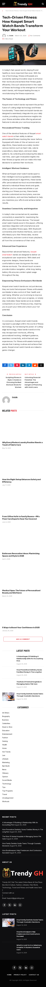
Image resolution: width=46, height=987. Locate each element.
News (4, 769)
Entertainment (7, 734)
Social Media (7, 780)
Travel (4, 794)
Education (5, 730)
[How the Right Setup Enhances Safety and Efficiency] (23, 464)
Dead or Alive (7, 727)
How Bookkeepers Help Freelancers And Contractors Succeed (28, 934)
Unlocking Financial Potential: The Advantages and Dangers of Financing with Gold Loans (33, 382)
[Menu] (3, 3)
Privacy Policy (20, 975)
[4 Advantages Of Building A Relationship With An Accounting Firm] (8, 659)
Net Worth (6, 766)
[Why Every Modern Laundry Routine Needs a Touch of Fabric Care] (23, 427)
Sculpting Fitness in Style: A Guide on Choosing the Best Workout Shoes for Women (13, 382)
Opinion (5, 777)
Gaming (5, 741)
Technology (6, 784)
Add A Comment (23, 639)
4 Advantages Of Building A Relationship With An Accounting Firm (30, 658)
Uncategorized (7, 798)
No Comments (35, 35)
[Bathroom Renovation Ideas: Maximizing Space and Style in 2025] (23, 538)
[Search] (42, 3)
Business (5, 720)
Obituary (5, 773)
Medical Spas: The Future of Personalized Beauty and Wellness (21, 591)
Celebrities (6, 723)
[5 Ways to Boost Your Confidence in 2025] (23, 612)
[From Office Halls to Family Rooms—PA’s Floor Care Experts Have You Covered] (23, 501)
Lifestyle (5, 759)
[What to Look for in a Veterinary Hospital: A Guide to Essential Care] (8, 948)
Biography (6, 716)
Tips (3, 787)
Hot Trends (6, 752)
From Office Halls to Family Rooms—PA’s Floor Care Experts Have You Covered (21, 517)
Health (4, 745)
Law (3, 755)
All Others (5, 713)
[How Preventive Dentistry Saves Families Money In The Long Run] (8, 672)
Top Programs (7, 791)
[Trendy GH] (23, 4)
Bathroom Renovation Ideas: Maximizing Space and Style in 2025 (21, 554)
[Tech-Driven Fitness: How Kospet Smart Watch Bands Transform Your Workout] (23, 54)
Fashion (5, 738)
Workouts (5, 801)
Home (4, 748)
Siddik (11, 35)
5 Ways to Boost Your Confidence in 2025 (21, 627)
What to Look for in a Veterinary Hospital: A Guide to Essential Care (29, 947)
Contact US (34, 975)
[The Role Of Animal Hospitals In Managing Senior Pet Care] (8, 684)
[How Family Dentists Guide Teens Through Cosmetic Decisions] (8, 696)
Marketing (6, 762)
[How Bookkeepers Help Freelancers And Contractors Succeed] (8, 934)
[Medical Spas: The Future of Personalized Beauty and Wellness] (23, 575)
